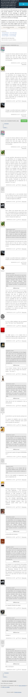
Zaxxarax (3, 486)
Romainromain (4, 463)
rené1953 (3, 319)
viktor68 (2, 381)
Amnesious (3, 71)
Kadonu (2, 332)
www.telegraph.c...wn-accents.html (9, 34)
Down (23, 63)
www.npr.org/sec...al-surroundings (9, 35)
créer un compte (6, 687)
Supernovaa (3, 208)
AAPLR (2, 544)
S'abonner (24, 120)
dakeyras (2, 192)
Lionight (2, 347)
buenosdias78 (3, 615)
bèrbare (2, 432)
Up (21, 63)
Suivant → (5, 127)
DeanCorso (3, 514)
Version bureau (17, 692)
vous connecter (22, 685)
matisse (2, 51)
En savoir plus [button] (12, 7)
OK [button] (23, 4)
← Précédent (6, 123)
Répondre (24, 64)
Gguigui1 (2, 270)
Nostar (2, 108)
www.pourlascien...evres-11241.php (9, 32)
